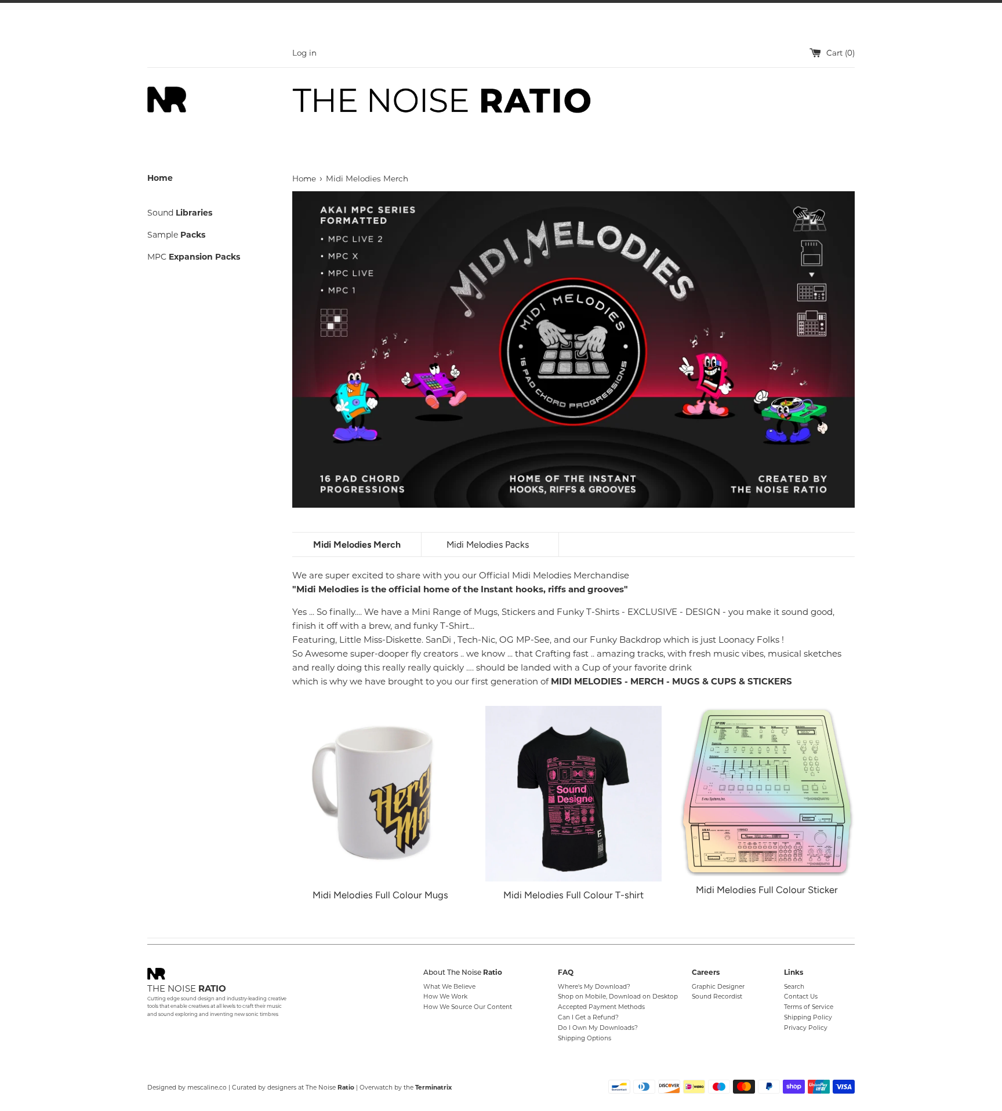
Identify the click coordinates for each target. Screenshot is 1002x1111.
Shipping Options (584, 1038)
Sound (179, 212)
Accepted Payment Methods (601, 1007)
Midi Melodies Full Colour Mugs (380, 895)
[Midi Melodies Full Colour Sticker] (767, 791)
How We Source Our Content (467, 1007)
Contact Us (801, 996)
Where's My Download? (594, 986)
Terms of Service (808, 1007)
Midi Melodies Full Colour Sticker (767, 889)
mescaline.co (207, 1087)
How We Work (445, 996)
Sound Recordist (717, 996)
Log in (304, 52)
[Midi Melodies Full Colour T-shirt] (573, 793)
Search (794, 986)
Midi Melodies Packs (487, 544)
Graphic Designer (718, 986)
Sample (176, 235)
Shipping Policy (808, 1017)
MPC (193, 257)
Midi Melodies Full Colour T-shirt (573, 895)
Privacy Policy (805, 1028)
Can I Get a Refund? (588, 1017)
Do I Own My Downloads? (598, 1028)
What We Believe (449, 986)
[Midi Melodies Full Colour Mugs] (380, 793)
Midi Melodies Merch (357, 544)
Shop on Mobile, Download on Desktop (618, 996)
